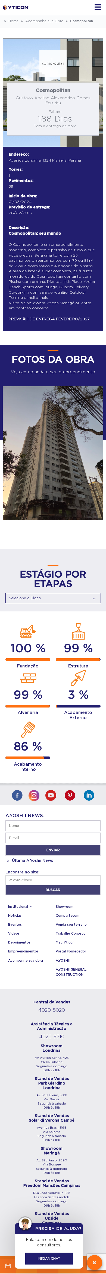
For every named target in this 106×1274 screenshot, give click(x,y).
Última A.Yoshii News (32, 861)
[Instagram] (34, 794)
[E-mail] (8, 1266)
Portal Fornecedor (71, 951)
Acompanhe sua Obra (43, 21)
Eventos (15, 924)
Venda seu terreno (71, 924)
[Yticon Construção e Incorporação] (16, 13)
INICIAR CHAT (49, 1258)
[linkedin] (89, 795)
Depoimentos (19, 942)
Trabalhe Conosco (71, 933)
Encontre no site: (22, 872)
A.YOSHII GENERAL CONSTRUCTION (71, 972)
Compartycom (67, 915)
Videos (14, 933)
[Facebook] (17, 795)
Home (12, 21)
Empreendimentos (23, 951)
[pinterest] (70, 795)
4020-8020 (51, 1010)
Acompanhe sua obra (25, 960)
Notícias (14, 915)
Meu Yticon (65, 942)
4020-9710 (51, 1036)
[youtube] (51, 795)
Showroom (64, 906)
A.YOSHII (63, 960)
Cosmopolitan (81, 21)
